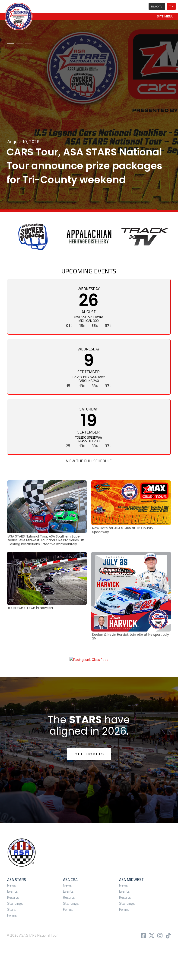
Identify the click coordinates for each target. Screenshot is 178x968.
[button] (165, 16)
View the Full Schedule (89, 461)
